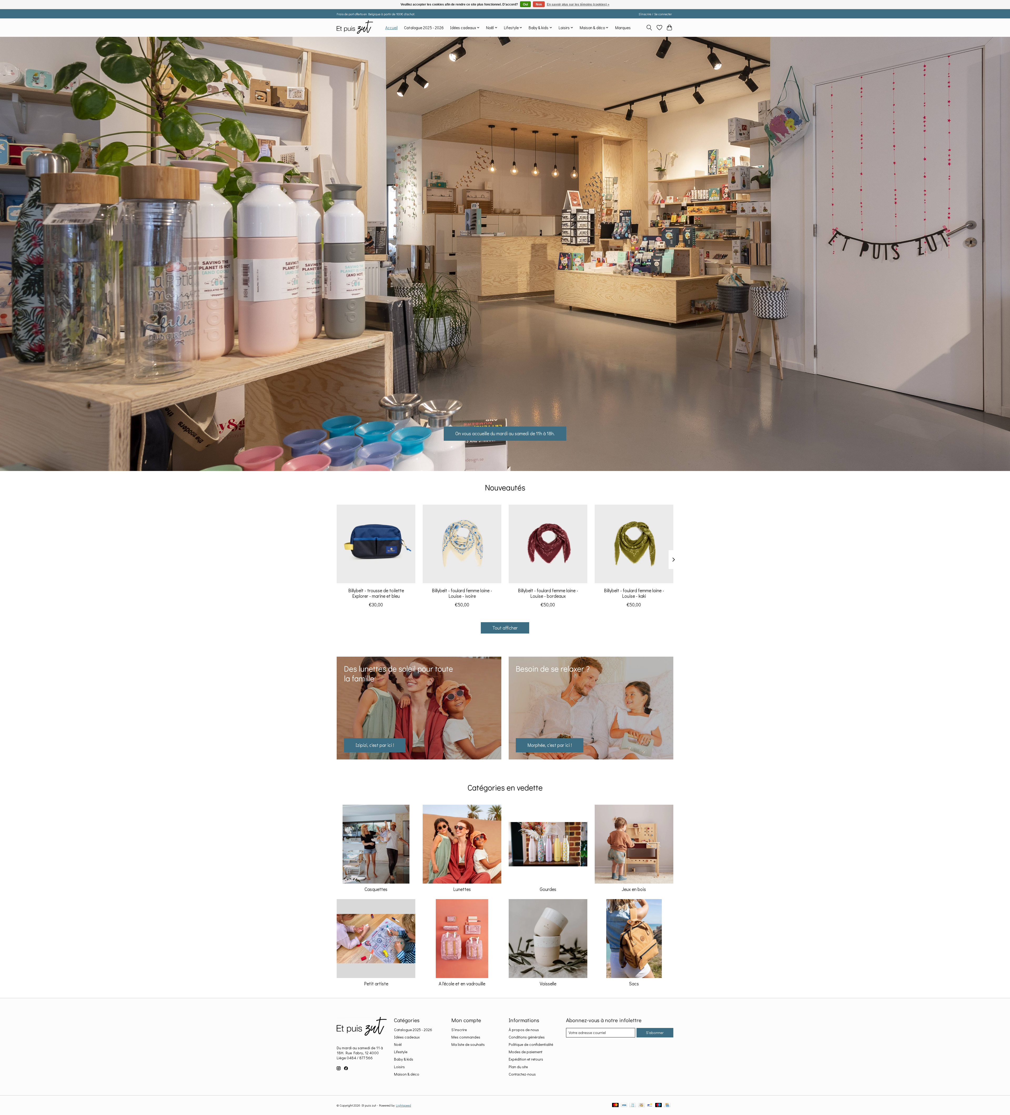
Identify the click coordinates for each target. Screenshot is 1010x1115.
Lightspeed (403, 1105)
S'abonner (655, 1032)
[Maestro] (658, 1105)
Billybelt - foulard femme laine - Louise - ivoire (462, 593)
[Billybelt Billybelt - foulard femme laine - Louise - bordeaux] (548, 544)
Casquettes (376, 889)
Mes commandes (465, 1037)
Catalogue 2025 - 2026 (424, 27)
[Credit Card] (667, 1105)
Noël (398, 1044)
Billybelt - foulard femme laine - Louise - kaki (634, 593)
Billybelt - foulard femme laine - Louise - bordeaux (548, 593)
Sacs (634, 984)
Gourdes (548, 889)
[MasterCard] (615, 1105)
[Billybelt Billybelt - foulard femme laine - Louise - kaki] (634, 544)
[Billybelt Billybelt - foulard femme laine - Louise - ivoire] (462, 544)
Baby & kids (403, 1059)
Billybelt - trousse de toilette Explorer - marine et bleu (376, 593)
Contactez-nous (522, 1074)
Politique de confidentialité (531, 1044)
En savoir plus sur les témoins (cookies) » (578, 4)
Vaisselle (548, 984)
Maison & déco (406, 1074)
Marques (623, 27)
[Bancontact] (650, 1105)
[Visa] (624, 1105)
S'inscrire (459, 1029)
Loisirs (399, 1066)
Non (539, 4)
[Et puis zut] (355, 27)
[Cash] (641, 1105)
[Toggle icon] (649, 27)
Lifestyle (400, 1051)
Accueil (391, 27)
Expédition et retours (526, 1059)
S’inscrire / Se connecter (655, 14)
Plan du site (518, 1066)
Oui (525, 4)
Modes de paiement (525, 1051)
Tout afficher (505, 628)
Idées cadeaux (407, 1037)
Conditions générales (527, 1037)
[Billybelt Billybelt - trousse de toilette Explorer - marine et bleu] (376, 544)
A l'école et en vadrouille (462, 984)
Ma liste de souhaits (468, 1044)
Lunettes (462, 889)
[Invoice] (632, 1105)
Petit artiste (376, 984)
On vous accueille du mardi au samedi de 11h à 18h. (505, 433)
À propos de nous (524, 1029)
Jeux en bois (634, 889)
